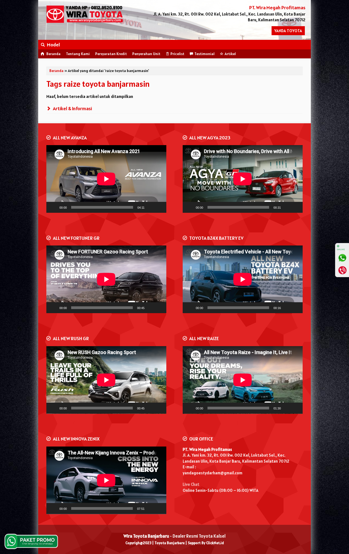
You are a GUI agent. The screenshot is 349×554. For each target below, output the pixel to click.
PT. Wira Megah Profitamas (207, 449)
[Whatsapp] (342, 257)
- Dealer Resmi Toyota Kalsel (174, 536)
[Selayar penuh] (159, 207)
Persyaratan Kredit (111, 53)
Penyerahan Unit (146, 53)
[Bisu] (150, 207)
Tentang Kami (78, 53)
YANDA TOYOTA (288, 30)
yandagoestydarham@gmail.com (212, 472)
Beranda (53, 53)
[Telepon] (342, 270)
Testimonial (204, 53)
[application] (106, 179)
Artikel (230, 53)
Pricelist (177, 53)
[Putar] (53, 207)
